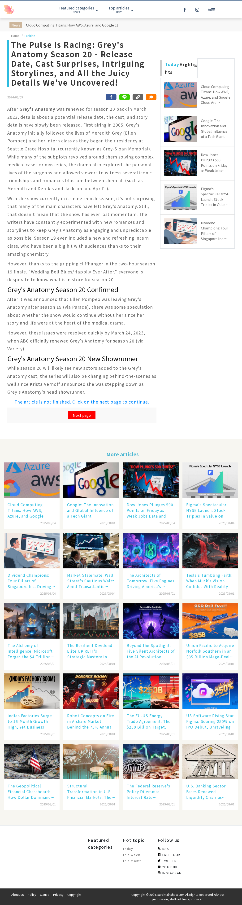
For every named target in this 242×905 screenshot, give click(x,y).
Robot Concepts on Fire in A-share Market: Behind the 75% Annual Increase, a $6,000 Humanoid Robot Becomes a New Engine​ (90, 721)
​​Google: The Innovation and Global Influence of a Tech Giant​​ (90, 510)
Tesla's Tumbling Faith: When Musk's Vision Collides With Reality (209, 580)
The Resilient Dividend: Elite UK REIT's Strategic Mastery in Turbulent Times (90, 650)
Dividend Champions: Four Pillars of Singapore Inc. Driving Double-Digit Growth (29, 580)
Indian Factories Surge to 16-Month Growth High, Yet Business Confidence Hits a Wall (30, 721)
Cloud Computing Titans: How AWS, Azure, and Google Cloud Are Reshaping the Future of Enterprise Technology (75, 24)
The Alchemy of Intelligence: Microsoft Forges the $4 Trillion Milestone (30, 650)
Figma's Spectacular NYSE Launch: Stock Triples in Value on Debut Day (206, 510)
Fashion (30, 35)
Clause (44, 894)
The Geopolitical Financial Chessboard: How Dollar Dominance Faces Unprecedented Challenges (30, 791)
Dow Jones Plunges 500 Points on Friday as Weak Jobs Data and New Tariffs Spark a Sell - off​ (150, 510)
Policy (32, 894)
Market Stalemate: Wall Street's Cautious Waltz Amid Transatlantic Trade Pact (90, 580)
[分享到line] (124, 97)
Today (128, 848)
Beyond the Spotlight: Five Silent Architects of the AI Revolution (151, 650)
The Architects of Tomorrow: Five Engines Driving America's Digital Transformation (150, 580)
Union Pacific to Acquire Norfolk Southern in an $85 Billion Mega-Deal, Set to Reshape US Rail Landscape (210, 650)
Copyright (74, 894)
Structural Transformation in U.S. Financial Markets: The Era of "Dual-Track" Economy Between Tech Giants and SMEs (90, 791)
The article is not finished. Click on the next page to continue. (81, 402)
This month (132, 860)
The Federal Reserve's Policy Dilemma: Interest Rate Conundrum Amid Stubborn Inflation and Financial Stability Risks (150, 791)
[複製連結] (137, 97)
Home (15, 35)
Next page (82, 415)
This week (131, 854)
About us (17, 894)
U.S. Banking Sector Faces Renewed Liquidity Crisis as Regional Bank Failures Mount (208, 791)
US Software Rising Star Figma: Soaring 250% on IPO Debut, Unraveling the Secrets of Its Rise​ (210, 721)
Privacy (58, 894)
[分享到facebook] (111, 97)
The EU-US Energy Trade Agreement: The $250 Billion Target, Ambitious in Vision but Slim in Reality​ (150, 721)
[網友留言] (151, 97)
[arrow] (19, 9)
